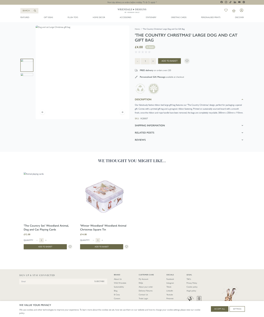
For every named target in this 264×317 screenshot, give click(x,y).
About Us (118, 279)
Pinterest (170, 298)
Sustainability (119, 287)
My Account (143, 279)
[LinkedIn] (235, 2)
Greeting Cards (178, 17)
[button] (143, 52)
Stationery (151, 17)
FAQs (141, 283)
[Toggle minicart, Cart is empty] (234, 10)
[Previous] (42, 112)
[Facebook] (221, 2)
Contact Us (143, 294)
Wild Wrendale (120, 283)
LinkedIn (169, 291)
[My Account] (241, 10)
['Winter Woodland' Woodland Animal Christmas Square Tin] (104, 196)
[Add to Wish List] (187, 61)
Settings (237, 309)
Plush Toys (73, 17)
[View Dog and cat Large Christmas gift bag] (26, 65)
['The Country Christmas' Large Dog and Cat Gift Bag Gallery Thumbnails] (26, 72)
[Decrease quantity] (37, 240)
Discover (239, 17)
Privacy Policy (192, 283)
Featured (24, 17)
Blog (115, 291)
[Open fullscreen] (82, 72)
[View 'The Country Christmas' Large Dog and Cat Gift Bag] (26, 79)
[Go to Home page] (131, 10)
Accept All (219, 309)
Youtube (169, 294)
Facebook (170, 279)
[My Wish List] (226, 10)
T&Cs (189, 279)
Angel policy (191, 291)
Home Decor (99, 17)
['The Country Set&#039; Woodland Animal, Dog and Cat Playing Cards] (48, 196)
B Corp (117, 294)
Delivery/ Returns (145, 291)
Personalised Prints (210, 17)
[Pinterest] (244, 2)
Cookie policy (192, 287)
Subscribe (99, 281)
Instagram (170, 283)
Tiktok (168, 287)
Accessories (125, 17)
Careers (117, 298)
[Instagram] (226, 2)
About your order (146, 287)
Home (137, 29)
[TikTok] (230, 2)
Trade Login (143, 298)
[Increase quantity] (46, 240)
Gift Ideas (48, 17)
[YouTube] (239, 2)
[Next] (122, 112)
